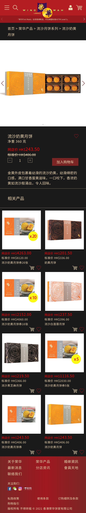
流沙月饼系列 (47, 28)
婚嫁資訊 (71, 461)
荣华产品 (43, 461)
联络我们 (15, 473)
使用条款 (43, 498)
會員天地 (71, 467)
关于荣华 (15, 461)
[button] (84, 19)
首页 (11, 28)
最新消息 (15, 467)
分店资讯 (43, 467)
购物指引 (13, 503)
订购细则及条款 (68, 498)
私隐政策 (13, 498)
